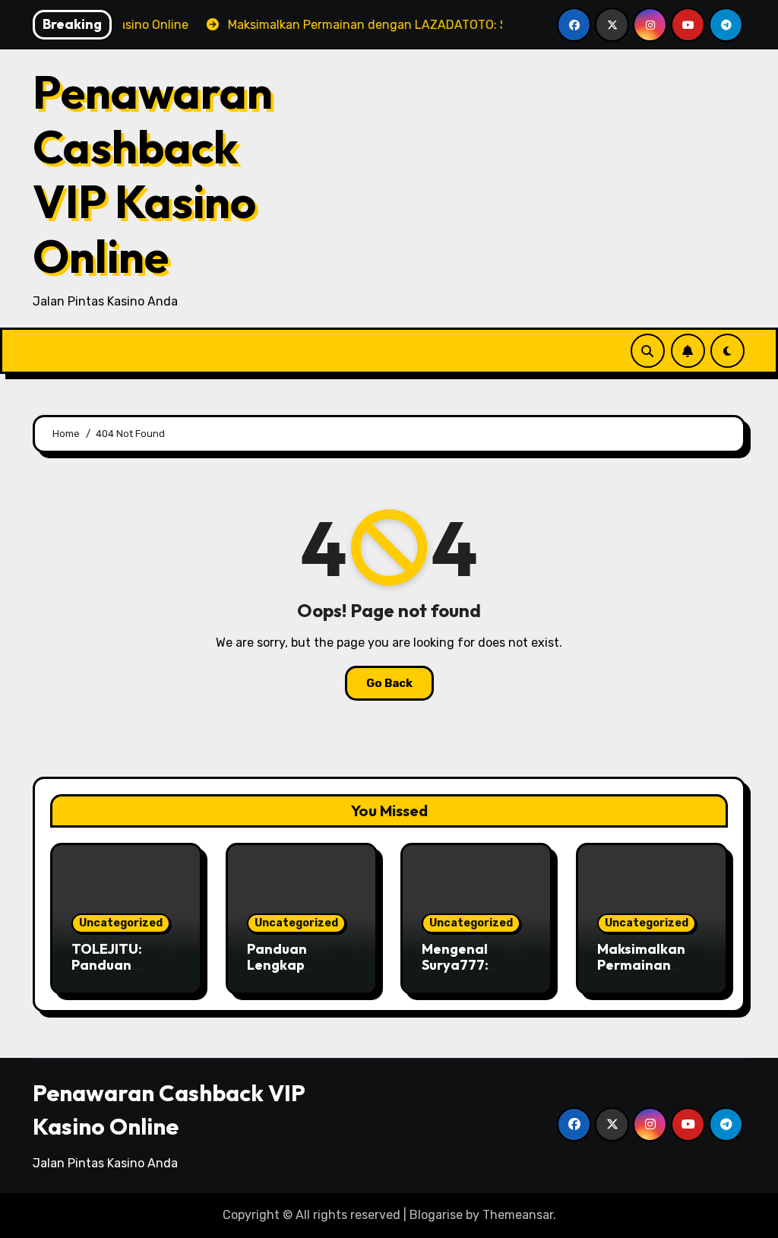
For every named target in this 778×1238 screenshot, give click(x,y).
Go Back (389, 683)
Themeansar (517, 1215)
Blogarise (436, 1215)
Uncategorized (121, 923)
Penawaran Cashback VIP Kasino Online (153, 174)
